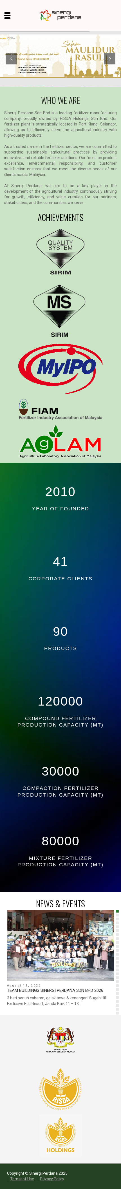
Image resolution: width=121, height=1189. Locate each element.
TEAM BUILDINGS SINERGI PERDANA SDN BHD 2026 (55, 990)
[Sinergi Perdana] (60, 15)
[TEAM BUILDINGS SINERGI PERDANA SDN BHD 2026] (60, 945)
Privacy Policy (52, 1179)
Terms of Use (22, 1179)
